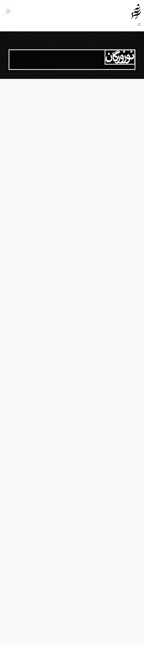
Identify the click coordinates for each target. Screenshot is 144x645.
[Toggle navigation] (8, 11)
